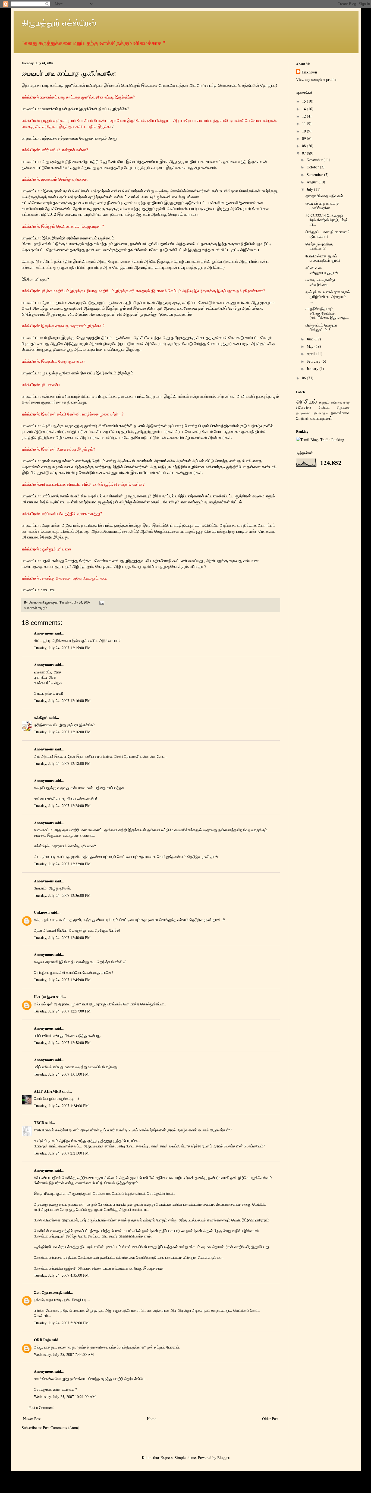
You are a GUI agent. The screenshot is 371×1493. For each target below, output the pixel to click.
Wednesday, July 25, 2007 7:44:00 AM (64, 1354)
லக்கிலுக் (41, 717)
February (314, 361)
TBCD (39, 1122)
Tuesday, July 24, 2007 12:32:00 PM (62, 863)
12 (304, 116)
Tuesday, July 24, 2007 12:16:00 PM (62, 700)
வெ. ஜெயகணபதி (48, 1292)
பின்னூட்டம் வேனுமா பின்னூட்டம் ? (321, 327)
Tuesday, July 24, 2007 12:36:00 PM (62, 895)
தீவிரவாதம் (321, 413)
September (315, 174)
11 (304, 123)
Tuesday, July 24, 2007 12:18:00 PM (62, 763)
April (311, 353)
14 (304, 108)
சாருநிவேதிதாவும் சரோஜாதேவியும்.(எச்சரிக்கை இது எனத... (327, 313)
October (313, 167)
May (311, 346)
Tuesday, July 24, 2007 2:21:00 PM (61, 1153)
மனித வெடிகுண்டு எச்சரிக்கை (320, 282)
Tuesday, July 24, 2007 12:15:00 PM (62, 647)
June (311, 338)
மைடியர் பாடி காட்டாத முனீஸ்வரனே (322, 205)
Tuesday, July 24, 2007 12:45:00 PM (62, 979)
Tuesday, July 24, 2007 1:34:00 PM (61, 1105)
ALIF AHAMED (47, 1091)
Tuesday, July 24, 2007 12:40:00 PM (62, 937)
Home (151, 1418)
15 (304, 101)
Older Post (270, 1418)
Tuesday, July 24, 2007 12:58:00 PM (62, 1042)
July (310, 189)
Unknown (42, 912)
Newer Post (32, 1418)
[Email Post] (101, 602)
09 (304, 138)
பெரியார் (302, 418)
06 (304, 377)
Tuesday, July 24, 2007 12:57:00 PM (62, 1011)
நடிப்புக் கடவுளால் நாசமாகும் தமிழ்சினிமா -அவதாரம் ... (328, 296)
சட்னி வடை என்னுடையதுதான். (322, 270)
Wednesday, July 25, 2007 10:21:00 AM (65, 1396)
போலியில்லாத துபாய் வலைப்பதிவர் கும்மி (323, 258)
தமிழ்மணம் (303, 413)
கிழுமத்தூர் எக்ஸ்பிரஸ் (59, 22)
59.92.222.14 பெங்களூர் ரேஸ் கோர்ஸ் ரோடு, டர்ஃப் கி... (327, 220)
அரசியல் (306, 401)
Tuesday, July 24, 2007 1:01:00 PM (61, 1074)
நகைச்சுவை (340, 412)
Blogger (223, 1457)
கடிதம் (42, 607)
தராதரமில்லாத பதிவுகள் (324, 195)
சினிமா (324, 407)
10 (304, 131)
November (315, 159)
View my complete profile (316, 79)
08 (304, 145)
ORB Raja (42, 1340)
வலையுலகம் (321, 418)
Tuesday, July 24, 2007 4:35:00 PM (61, 1275)
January (313, 368)
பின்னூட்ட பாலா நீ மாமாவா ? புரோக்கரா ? (327, 234)
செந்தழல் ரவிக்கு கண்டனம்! (319, 246)
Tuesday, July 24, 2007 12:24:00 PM (62, 805)
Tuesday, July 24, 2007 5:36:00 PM (61, 1322)
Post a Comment (41, 1407)
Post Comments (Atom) (61, 1427)
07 (304, 153)
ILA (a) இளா (44, 996)
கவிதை (336, 402)
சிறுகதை (343, 407)
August (313, 181)
